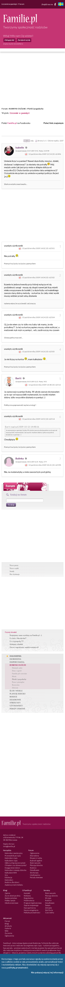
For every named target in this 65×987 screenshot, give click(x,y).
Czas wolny (49, 913)
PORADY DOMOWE (17, 709)
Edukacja (8, 877)
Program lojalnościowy (33, 903)
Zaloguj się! (9, 40)
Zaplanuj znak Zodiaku (14, 885)
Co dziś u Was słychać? (18, 638)
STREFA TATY (15, 703)
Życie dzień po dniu (12, 896)
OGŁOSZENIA (15, 656)
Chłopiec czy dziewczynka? (16, 865)
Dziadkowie (34, 870)
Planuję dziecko (36, 865)
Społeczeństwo (11, 898)
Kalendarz (9, 880)
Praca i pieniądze (18, 682)
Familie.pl (12, 123)
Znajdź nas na (47, 4)
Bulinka (19, 458)
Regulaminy (28, 898)
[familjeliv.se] (60, 4)
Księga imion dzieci (12, 868)
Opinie (7, 893)
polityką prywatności (17, 967)
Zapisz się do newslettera (13, 44)
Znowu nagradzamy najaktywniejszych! (24, 647)
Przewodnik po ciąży (13, 856)
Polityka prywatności (32, 913)
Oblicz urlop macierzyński (15, 863)
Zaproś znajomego (31, 905)
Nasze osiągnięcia (31, 910)
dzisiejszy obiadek (16, 644)
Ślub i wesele (35, 863)
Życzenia (8, 933)
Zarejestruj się (24, 40)
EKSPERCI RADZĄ (17, 662)
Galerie (8, 928)
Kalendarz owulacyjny (14, 853)
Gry (6, 875)
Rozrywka (15, 685)
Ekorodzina (34, 856)
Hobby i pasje (10, 900)
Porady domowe (36, 877)
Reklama (27, 896)
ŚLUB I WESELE (16, 691)
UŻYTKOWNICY (16, 706)
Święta (47, 905)
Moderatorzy (29, 900)
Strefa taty (34, 873)
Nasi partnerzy (30, 908)
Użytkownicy (35, 875)
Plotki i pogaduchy (35, 108)
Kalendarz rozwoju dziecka (15, 870)
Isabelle (19, 147)
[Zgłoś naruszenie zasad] (26, 154)
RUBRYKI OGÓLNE (17, 108)
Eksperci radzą (36, 858)
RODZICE (13, 697)
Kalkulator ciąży (11, 861)
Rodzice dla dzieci (12, 882)
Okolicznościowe (11, 903)
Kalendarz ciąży (11, 858)
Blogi (7, 924)
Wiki (6, 931)
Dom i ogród (16, 671)
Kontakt (27, 893)
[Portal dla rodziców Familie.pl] (20, 23)
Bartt (18, 378)
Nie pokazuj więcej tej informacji (47, 972)
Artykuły (8, 926)
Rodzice (33, 868)
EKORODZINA (15, 659)
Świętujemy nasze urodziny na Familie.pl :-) (26, 635)
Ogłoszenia (34, 853)
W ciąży (48, 898)
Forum (4, 108)
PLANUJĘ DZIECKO (17, 694)
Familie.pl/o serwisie (19, 673)
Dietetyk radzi (17, 668)
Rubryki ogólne (36, 861)
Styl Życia (49, 910)
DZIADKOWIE (15, 700)
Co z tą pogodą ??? (17, 641)
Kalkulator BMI (11, 873)
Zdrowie (15, 688)
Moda (14, 676)
